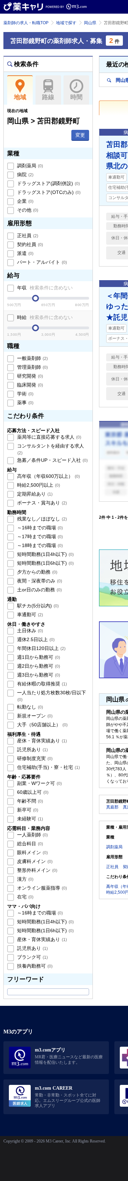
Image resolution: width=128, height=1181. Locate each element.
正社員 (27, 235)
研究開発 (29, 376)
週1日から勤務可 (38, 657)
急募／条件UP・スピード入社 (52, 460)
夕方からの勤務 (36, 572)
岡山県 (90, 22)
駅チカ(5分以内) (37, 605)
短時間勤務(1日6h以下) (45, 563)
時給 (44, 317)
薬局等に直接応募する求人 (48, 437)
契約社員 (29, 244)
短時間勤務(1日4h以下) (45, 554)
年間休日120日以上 (41, 648)
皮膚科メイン (34, 861)
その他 (27, 210)
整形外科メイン (36, 870)
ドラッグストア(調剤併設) (48, 183)
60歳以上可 (32, 792)
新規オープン (34, 715)
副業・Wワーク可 (39, 783)
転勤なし (29, 707)
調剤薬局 (29, 165)
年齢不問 (29, 801)
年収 (44, 287)
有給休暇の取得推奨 (41, 683)
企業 (24, 201)
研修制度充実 (34, 758)
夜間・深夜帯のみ (39, 581)
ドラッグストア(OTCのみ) (48, 192)
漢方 (24, 879)
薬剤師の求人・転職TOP (25, 22)
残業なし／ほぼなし (41, 518)
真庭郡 (112, 807)
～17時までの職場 (39, 536)
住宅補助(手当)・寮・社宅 (48, 767)
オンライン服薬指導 (41, 888)
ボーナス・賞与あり (41, 502)
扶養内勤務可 (34, 966)
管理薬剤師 (32, 367)
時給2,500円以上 (38, 485)
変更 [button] (80, 135)
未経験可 (29, 818)
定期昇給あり (34, 494)
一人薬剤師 (32, 834)
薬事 (24, 402)
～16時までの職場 (39, 527)
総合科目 (29, 843)
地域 (20, 97)
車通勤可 (29, 614)
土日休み (29, 630)
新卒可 (27, 810)
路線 (48, 97)
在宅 (24, 896)
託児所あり (32, 749)
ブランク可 (32, 957)
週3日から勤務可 (38, 675)
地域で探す (66, 22)
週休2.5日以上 (35, 639)
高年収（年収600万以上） (48, 476)
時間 (76, 97)
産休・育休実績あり (41, 740)
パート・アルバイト (41, 262)
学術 (24, 393)
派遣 (24, 253)
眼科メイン (32, 852)
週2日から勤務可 (38, 666)
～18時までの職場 (39, 545)
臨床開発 (29, 385)
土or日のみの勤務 (39, 589)
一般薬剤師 (32, 358)
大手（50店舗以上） (42, 724)
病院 (24, 174)
